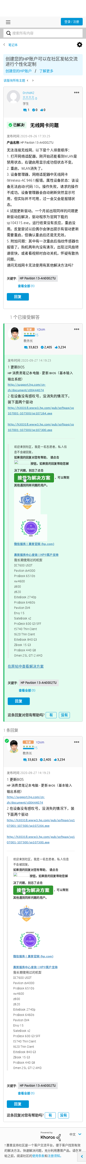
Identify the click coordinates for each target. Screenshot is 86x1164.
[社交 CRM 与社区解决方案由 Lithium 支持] (51, 1136)
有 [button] (51, 715)
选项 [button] (79, 45)
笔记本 (13, 45)
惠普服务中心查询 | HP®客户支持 (36, 554)
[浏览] (7, 22)
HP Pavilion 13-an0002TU (38, 278)
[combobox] (43, 33)
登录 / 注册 (71, 22)
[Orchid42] (13, 96)
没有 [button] (64, 715)
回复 (18, 296)
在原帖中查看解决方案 (26, 666)
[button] (76, 92)
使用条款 (38, 1156)
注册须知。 (55, 1156)
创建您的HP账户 (19, 71)
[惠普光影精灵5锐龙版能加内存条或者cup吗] (28, 80)
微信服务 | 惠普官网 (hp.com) (34, 544)
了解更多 (46, 71)
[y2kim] (14, 333)
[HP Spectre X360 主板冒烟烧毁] (32, 80)
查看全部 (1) (26, 286)
